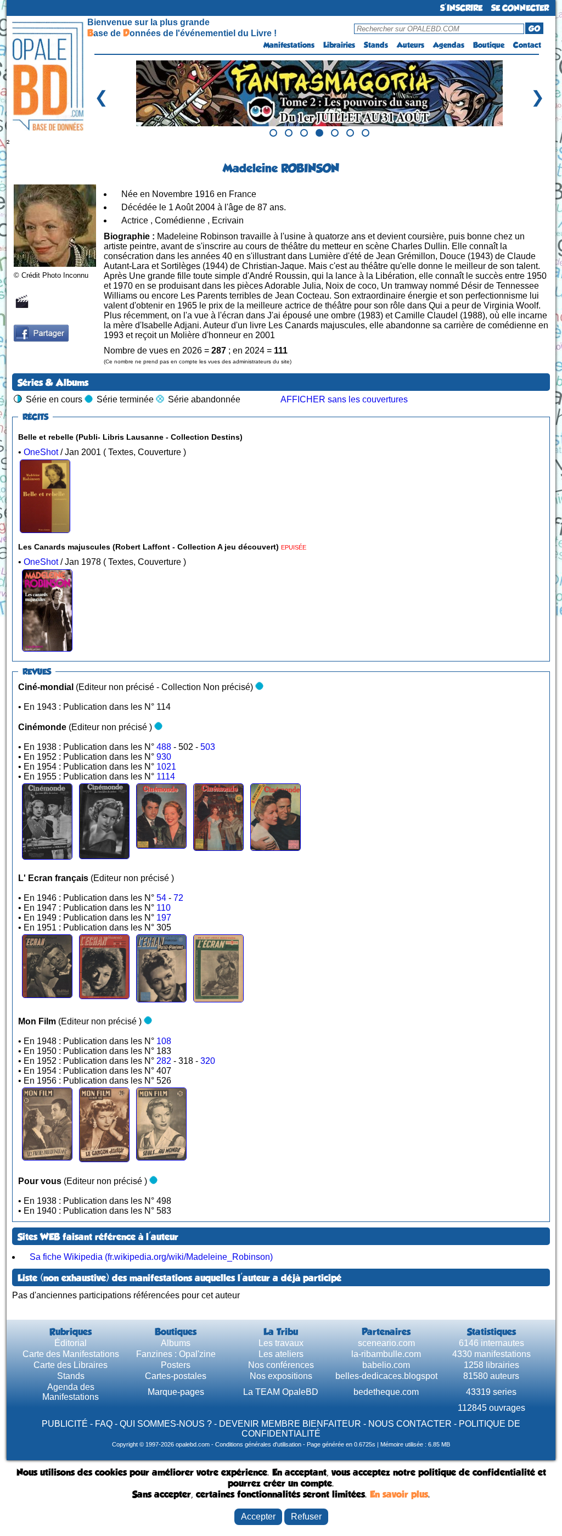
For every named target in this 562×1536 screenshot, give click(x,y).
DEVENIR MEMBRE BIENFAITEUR (290, 1423)
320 (207, 1061)
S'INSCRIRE (461, 8)
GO (534, 28)
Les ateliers (281, 1354)
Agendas (448, 45)
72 (178, 897)
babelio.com (386, 1365)
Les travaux (281, 1343)
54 (162, 897)
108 (163, 1041)
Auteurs (410, 45)
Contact (527, 45)
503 (207, 747)
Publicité (65, 1423)
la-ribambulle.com (386, 1354)
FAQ (104, 1423)
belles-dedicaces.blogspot (386, 1376)
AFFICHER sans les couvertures (344, 399)
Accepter (258, 1516)
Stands (376, 45)
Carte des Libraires (70, 1365)
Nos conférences (281, 1365)
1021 (166, 766)
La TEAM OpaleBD (280, 1392)
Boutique (488, 45)
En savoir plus (399, 1494)
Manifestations (288, 45)
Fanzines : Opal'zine (176, 1354)
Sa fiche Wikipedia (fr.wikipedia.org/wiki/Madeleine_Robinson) (151, 1257)
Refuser (306, 1516)
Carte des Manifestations (71, 1354)
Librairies (339, 45)
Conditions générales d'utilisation (258, 1444)
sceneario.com (386, 1343)
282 (164, 1061)
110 (163, 907)
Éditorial (70, 1343)
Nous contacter (410, 1423)
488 (164, 747)
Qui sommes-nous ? (166, 1423)
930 (163, 756)
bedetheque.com (386, 1392)
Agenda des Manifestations (70, 1392)
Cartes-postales (175, 1376)
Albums (175, 1343)
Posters (175, 1365)
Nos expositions (281, 1376)
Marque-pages (176, 1392)
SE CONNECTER (520, 8)
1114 (165, 776)
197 (163, 917)
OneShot (41, 452)
